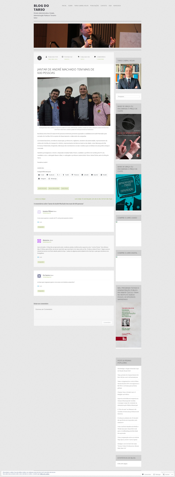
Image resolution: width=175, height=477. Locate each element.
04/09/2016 (66, 59)
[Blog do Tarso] (87, 37)
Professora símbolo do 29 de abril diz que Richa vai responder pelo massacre (128, 420)
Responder (41, 227)
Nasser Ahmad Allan (54, 188)
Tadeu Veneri (64, 188)
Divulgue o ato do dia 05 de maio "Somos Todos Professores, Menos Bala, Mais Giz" (128, 446)
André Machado (42, 188)
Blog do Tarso (41, 7)
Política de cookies (44, 474)
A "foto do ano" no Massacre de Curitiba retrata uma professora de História (128, 412)
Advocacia (117, 5)
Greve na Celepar (39, 199)
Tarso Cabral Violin (81, 5)
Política (82, 59)
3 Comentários (100, 59)
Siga (110, 5)
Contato (104, 5)
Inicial (64, 5)
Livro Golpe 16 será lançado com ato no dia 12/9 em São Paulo (94, 199)
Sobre (70, 5)
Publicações (94, 5)
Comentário (107, 322)
